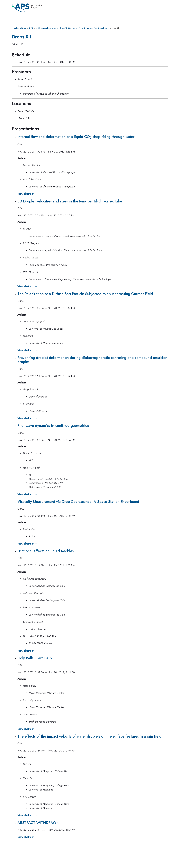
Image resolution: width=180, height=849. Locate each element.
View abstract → (27, 194)
